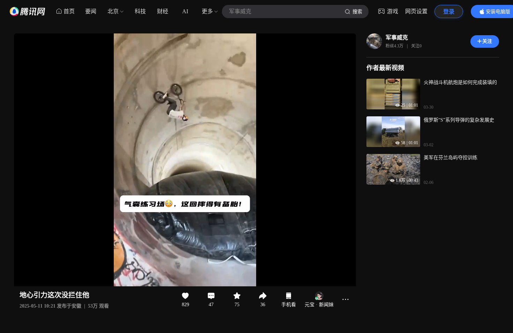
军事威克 (397, 37)
